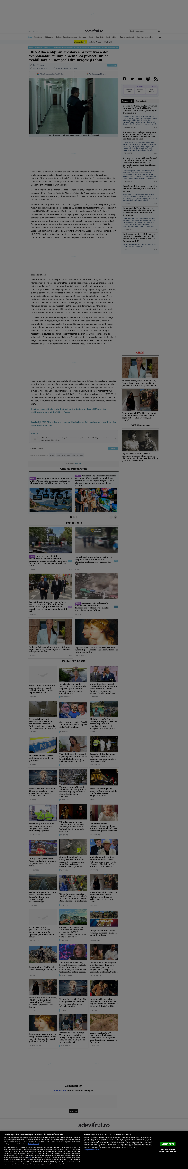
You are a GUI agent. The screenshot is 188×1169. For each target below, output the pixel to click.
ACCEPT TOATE (168, 1144)
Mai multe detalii (33, 1144)
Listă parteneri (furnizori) (92, 1149)
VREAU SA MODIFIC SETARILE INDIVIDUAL (168, 1150)
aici (29, 1157)
